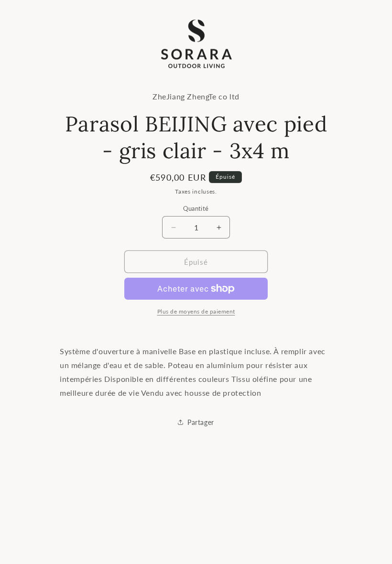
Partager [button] (200, 422)
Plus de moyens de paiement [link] (196, 311)
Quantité (195, 208)
